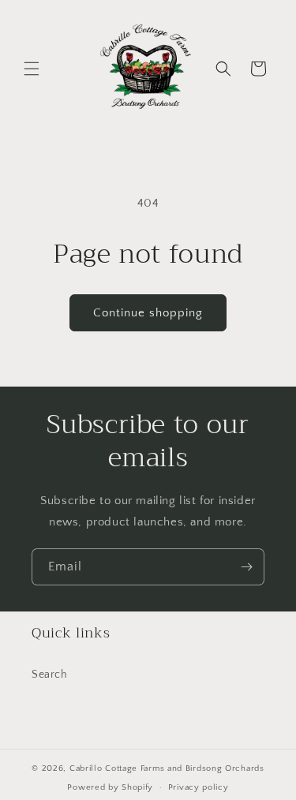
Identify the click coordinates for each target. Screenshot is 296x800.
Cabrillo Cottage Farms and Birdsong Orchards (166, 768)
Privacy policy (198, 787)
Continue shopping (148, 313)
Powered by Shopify (110, 787)
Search (50, 674)
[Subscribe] (246, 566)
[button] (31, 68)
